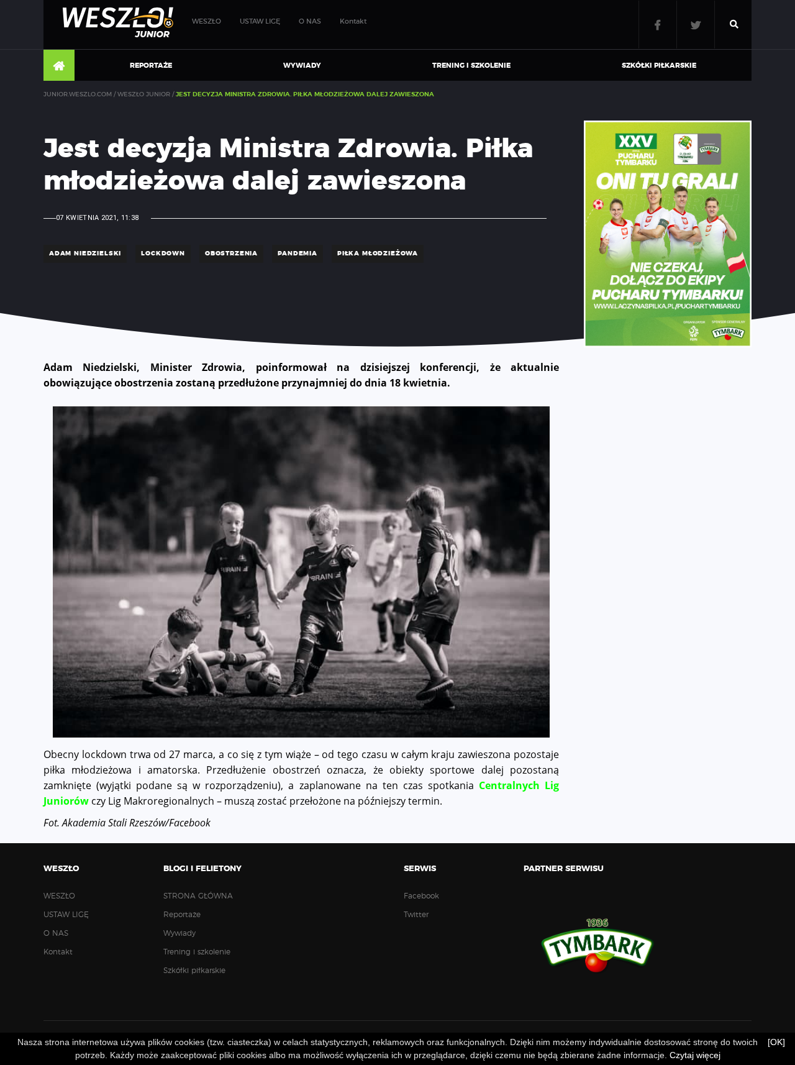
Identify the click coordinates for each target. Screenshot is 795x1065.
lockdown (163, 253)
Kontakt (353, 21)
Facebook (657, 24)
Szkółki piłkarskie (659, 65)
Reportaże (151, 65)
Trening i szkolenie (471, 65)
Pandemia (297, 253)
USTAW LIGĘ (260, 21)
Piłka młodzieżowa (377, 253)
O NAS (310, 21)
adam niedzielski (85, 253)
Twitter (695, 24)
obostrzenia (231, 253)
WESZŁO (206, 21)
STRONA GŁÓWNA (59, 66)
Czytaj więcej (695, 1055)
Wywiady (302, 65)
